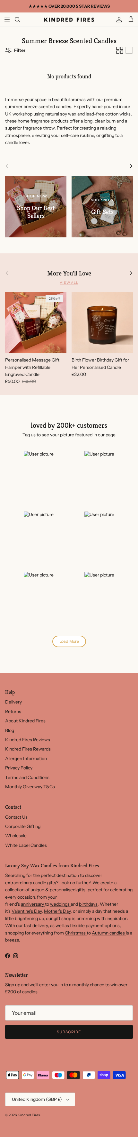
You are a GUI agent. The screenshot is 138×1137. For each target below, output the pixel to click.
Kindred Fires (29, 1115)
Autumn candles (109, 933)
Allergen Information (26, 758)
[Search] (21, 19)
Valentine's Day (27, 911)
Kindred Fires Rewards (28, 749)
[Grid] (120, 50)
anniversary (33, 904)
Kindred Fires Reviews (27, 740)
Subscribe (69, 1032)
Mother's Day (57, 911)
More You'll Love (69, 273)
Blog (9, 730)
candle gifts (44, 883)
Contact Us (16, 817)
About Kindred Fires (25, 721)
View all (69, 283)
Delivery (13, 702)
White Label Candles (26, 845)
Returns (13, 711)
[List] (129, 50)
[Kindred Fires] (69, 19)
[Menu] (7, 19)
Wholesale (16, 836)
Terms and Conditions (27, 777)
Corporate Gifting (22, 826)
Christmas (76, 933)
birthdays (88, 904)
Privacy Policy (18, 768)
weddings (60, 904)
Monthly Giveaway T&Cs (30, 787)
